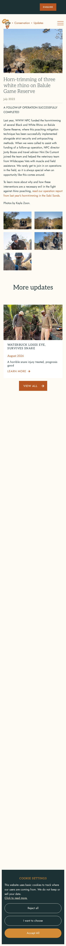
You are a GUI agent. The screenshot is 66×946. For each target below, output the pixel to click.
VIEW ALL (30, 386)
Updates (38, 23)
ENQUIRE (48, 7)
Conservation (22, 23)
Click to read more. (16, 898)
